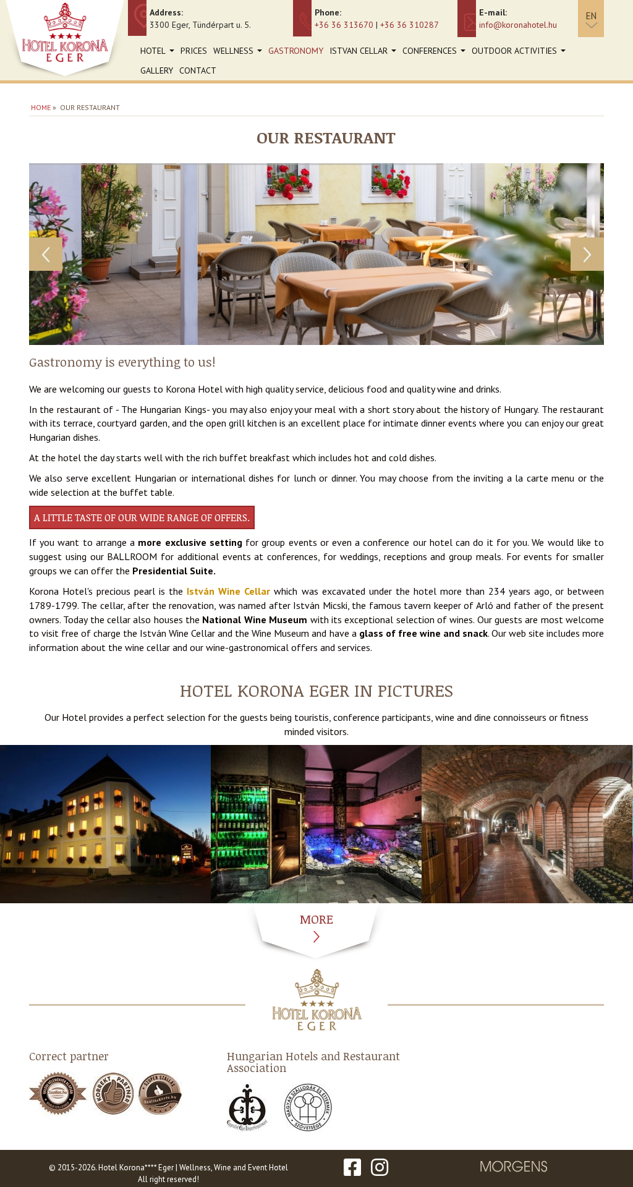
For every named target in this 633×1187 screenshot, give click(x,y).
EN (591, 16)
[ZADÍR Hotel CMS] (514, 1168)
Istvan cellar (364, 53)
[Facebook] (352, 1167)
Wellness (239, 53)
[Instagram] (379, 1167)
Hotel (158, 53)
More (316, 918)
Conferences (435, 53)
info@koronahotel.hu (518, 24)
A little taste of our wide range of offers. (142, 517)
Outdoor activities (520, 53)
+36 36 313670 (344, 24)
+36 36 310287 (409, 24)
